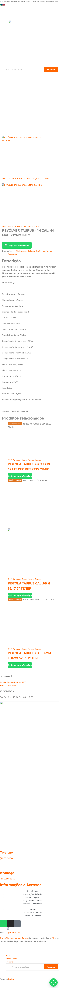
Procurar (51, 967)
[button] (53, 982)
